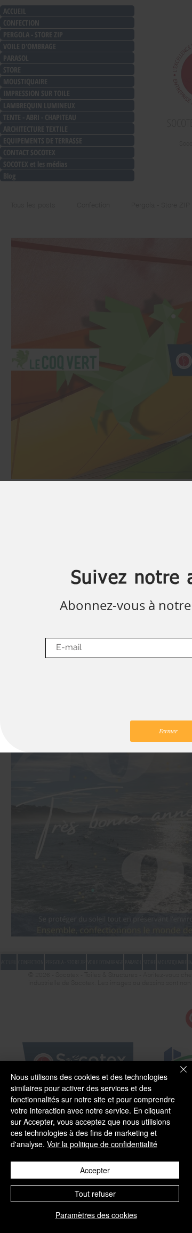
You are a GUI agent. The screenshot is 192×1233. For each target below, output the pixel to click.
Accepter (95, 1170)
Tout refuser (95, 1193)
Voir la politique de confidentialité (102, 1144)
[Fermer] (177, 1075)
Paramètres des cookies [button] (96, 1215)
